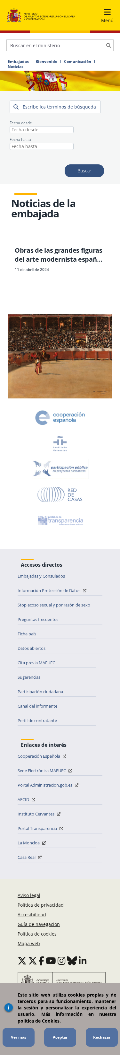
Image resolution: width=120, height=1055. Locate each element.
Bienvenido (46, 61)
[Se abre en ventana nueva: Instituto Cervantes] (60, 443)
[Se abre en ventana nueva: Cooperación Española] (60, 418)
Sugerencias (29, 677)
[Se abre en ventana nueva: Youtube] (51, 961)
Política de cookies (37, 934)
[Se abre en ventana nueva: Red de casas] (60, 495)
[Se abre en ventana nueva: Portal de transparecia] (59, 520)
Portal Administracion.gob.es (45, 785)
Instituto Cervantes (36, 814)
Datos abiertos (31, 648)
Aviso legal (29, 895)
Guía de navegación (39, 924)
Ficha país (27, 634)
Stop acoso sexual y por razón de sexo (54, 605)
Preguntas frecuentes (38, 619)
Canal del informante (37, 706)
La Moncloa (29, 843)
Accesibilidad (32, 914)
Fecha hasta (20, 139)
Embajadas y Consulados (41, 576)
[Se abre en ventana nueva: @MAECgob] (22, 961)
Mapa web (29, 943)
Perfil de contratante (37, 720)
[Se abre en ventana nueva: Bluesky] (72, 961)
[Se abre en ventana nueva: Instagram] (62, 961)
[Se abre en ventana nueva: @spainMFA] (32, 961)
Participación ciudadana (40, 691)
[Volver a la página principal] (41, 15)
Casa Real (27, 857)
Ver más (18, 1037)
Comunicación (77, 61)
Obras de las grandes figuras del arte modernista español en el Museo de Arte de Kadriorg (58, 255)
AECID (24, 799)
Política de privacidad (41, 905)
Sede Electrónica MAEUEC (42, 770)
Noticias (15, 66)
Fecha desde (21, 123)
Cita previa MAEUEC (36, 663)
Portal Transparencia (38, 828)
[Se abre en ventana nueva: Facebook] (41, 961)
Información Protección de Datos (49, 590)
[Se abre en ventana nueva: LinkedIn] (83, 961)
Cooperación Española (39, 756)
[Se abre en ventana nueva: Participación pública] (60, 469)
